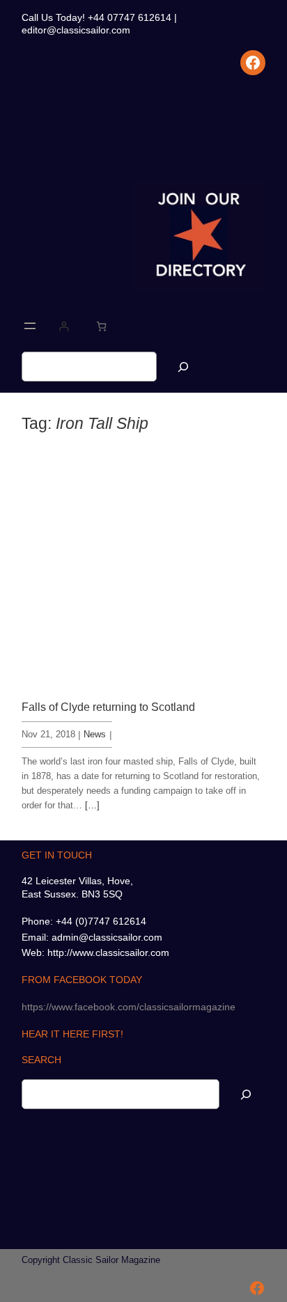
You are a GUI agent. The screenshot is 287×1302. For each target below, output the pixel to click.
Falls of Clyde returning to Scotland (108, 706)
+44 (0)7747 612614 (101, 921)
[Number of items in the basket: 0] (101, 326)
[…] (92, 805)
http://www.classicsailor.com (108, 952)
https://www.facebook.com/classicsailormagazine (128, 1006)
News (95, 734)
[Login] (64, 326)
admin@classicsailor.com (107, 937)
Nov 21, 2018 (48, 734)
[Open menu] (30, 325)
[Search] (183, 367)
